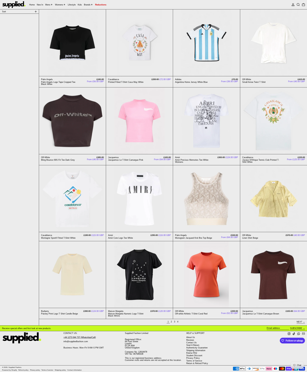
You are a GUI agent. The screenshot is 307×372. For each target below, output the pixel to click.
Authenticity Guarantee (197, 347)
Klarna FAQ (191, 353)
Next (299, 322)
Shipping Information (195, 350)
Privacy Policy (193, 358)
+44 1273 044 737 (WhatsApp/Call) (79, 337)
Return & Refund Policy (197, 363)
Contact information (74, 370)
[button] (298, 4)
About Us (190, 337)
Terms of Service (194, 361)
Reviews (190, 340)
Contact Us (191, 342)
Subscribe (296, 328)
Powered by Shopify (9, 370)
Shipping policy (60, 370)
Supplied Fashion (14, 367)
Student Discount (194, 355)
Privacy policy (35, 370)
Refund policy (23, 370)
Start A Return (192, 345)
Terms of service (47, 370)
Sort (4, 12)
